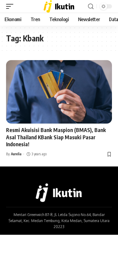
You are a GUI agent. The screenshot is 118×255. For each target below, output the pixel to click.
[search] (91, 6)
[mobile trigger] (11, 6)
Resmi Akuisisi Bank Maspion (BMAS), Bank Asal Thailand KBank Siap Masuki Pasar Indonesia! (56, 137)
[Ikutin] (59, 6)
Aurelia (16, 154)
